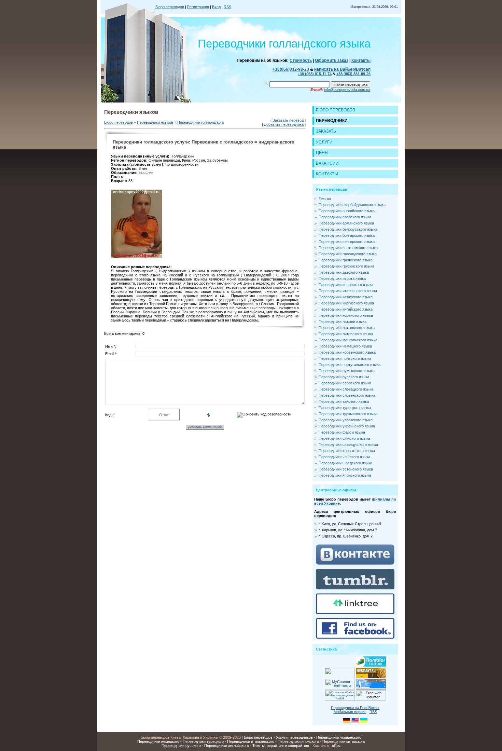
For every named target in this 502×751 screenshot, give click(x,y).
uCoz (336, 745)
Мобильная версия (350, 712)
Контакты (361, 60)
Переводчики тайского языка (344, 401)
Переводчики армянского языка (346, 223)
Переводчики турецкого (203, 741)
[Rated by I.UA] (340, 677)
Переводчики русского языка (344, 377)
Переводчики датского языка (344, 272)
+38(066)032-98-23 (291, 69)
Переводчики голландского (200, 122)
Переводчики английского (226, 745)
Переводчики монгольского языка (348, 340)
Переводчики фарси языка (342, 432)
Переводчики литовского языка (346, 334)
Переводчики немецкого (158, 741)
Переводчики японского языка (345, 475)
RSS (227, 7)
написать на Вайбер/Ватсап (342, 69)
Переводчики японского (298, 741)
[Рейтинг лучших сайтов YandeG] (340, 699)
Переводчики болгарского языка (347, 235)
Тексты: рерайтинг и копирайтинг (280, 745)
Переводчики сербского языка (345, 383)
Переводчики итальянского (250, 741)
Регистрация (198, 7)
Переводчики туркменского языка (348, 414)
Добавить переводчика (284, 124)
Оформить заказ (331, 60)
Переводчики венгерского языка (347, 242)
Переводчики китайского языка (346, 309)
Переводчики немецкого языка (345, 346)
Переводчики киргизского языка (346, 303)
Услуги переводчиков (294, 737)
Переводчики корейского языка (346, 315)
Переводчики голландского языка (348, 254)
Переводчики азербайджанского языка (352, 205)
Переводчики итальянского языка (348, 291)
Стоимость (301, 60)
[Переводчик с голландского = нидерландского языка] (136, 257)
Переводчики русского (181, 745)
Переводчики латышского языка (347, 328)
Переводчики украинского (338, 737)
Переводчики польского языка (345, 358)
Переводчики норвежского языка (347, 352)
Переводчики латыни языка (342, 321)
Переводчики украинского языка (347, 426)
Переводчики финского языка (344, 438)
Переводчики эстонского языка (346, 469)
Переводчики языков (155, 122)
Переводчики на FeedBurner (355, 708)
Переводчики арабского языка (345, 217)
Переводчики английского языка (347, 211)
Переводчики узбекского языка (346, 420)
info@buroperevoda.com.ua (347, 89)
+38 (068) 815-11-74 (315, 74)
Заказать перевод (288, 120)
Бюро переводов (169, 7)
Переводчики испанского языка (346, 285)
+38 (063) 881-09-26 (353, 74)
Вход (216, 7)
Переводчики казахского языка (346, 297)
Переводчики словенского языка (347, 395)
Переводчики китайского (343, 741)
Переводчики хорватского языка (347, 451)
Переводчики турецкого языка (345, 408)
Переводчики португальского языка (349, 365)
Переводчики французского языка (348, 444)
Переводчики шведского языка (345, 463)
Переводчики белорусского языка (348, 229)
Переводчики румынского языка (347, 371)
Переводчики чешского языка (344, 457)
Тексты (325, 198)
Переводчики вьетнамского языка (348, 248)
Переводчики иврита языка (342, 278)
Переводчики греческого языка (346, 260)
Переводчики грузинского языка (346, 266)
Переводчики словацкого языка (346, 389)
